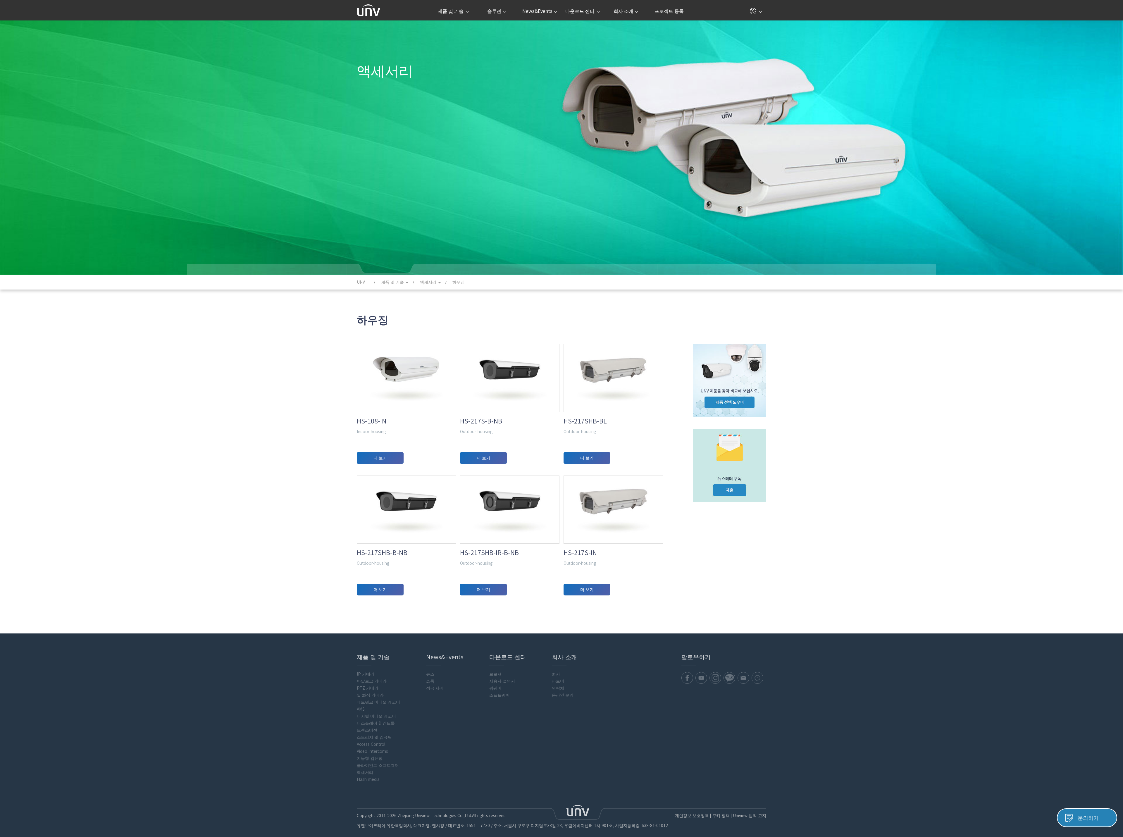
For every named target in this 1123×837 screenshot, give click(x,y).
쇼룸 (430, 681)
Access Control (371, 744)
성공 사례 (435, 688)
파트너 (558, 681)
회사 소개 (623, 11)
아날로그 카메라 (372, 681)
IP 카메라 (365, 674)
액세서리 (365, 772)
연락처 (558, 688)
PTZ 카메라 (367, 688)
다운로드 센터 (580, 11)
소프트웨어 (499, 695)
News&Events (537, 11)
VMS (361, 709)
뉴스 (430, 674)
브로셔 (495, 674)
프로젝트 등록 (669, 11)
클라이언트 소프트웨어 (378, 765)
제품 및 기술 (451, 11)
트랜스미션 (367, 730)
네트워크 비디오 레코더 (378, 702)
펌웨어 (495, 688)
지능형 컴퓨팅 (370, 758)
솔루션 (494, 11)
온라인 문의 (562, 695)
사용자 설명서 (502, 681)
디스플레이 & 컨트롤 (376, 723)
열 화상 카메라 (370, 695)
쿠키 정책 (721, 816)
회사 (556, 674)
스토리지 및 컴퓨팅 (374, 737)
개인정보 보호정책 (692, 816)
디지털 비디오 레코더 (376, 716)
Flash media (368, 779)
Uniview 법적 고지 (749, 816)
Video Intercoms (372, 751)
